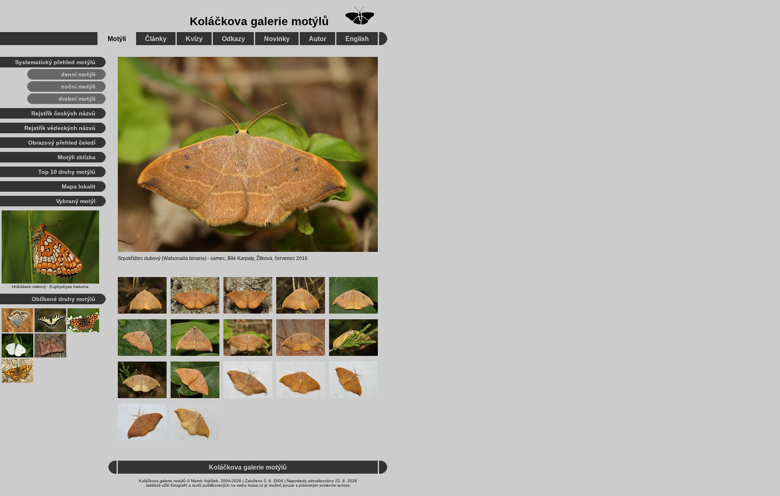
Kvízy (194, 38)
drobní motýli (76, 98)
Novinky (277, 38)
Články (156, 38)
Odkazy (233, 38)
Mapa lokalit (78, 186)
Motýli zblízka (76, 157)
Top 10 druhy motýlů (66, 172)
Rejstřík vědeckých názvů (59, 128)
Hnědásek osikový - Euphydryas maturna (50, 286)
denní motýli (78, 74)
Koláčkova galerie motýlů (259, 21)
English (357, 38)
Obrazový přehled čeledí (61, 142)
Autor (317, 38)
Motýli (117, 38)
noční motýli (78, 86)
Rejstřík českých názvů (63, 113)
